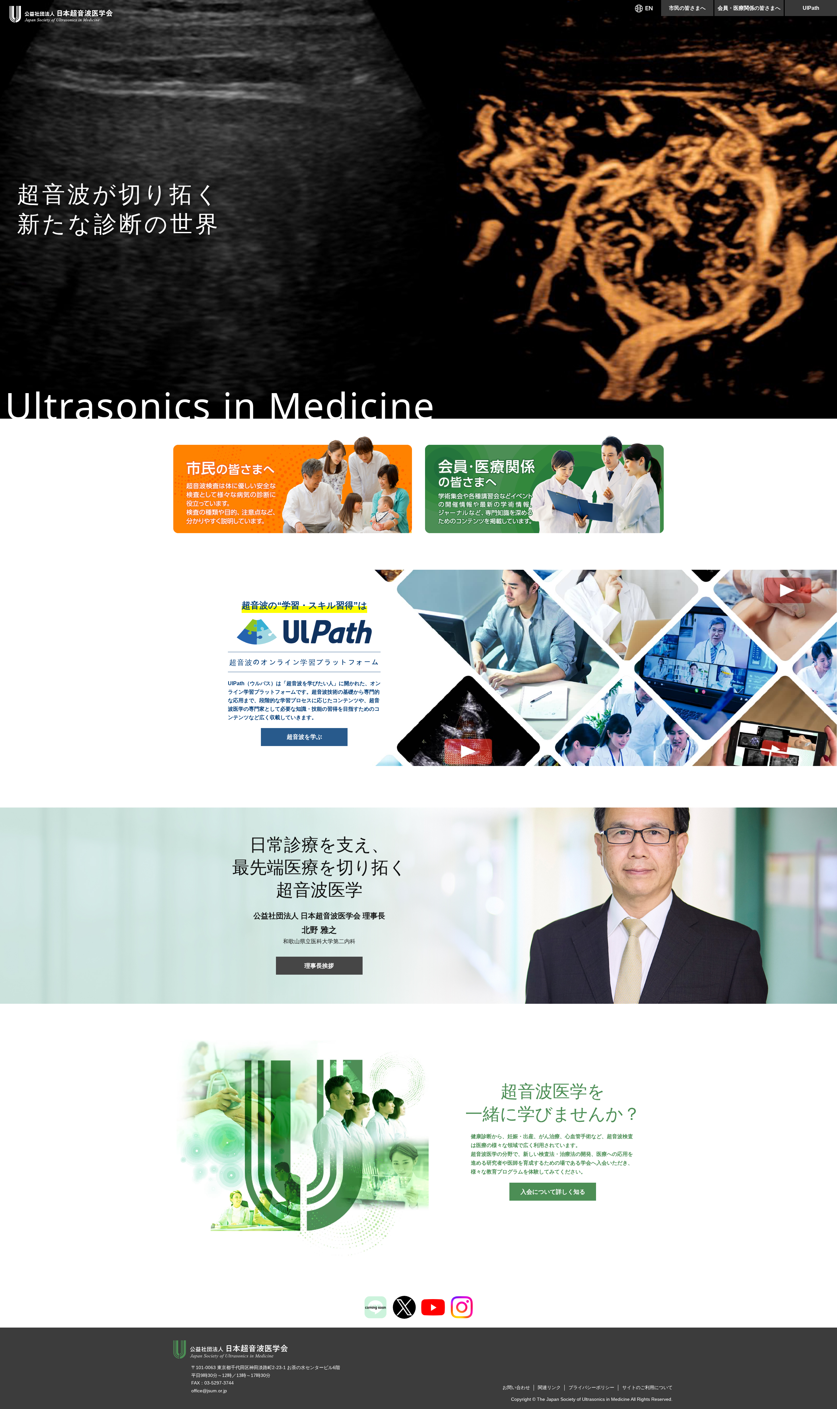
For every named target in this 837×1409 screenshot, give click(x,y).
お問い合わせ (516, 1387)
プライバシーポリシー (591, 1387)
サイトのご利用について (647, 1387)
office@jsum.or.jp (209, 1390)
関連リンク (549, 1387)
